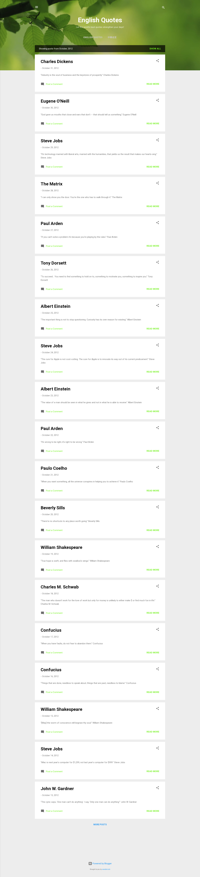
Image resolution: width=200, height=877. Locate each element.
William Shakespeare (61, 547)
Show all (155, 48)
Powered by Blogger (102, 863)
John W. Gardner (57, 788)
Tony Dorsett (53, 263)
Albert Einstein (55, 306)
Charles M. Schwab (60, 586)
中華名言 (112, 37)
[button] (157, 61)
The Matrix (51, 183)
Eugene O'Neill (55, 101)
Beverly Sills (53, 507)
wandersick (106, 869)
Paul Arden (52, 223)
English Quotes (100, 20)
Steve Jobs (52, 140)
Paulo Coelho (54, 468)
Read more (153, 84)
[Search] (163, 8)
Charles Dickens (57, 61)
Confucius (51, 630)
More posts (100, 824)
